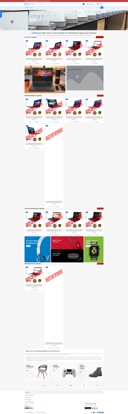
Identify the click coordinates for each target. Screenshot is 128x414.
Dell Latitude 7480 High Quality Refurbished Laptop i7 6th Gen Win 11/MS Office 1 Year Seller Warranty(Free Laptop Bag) (54, 117)
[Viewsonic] (31, 385)
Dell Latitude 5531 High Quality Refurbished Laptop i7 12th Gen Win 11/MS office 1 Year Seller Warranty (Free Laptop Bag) (54, 202)
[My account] (93, 8)
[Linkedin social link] (30, 408)
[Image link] (88, 408)
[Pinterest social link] (29, 408)
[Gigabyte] (97, 385)
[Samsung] (44, 385)
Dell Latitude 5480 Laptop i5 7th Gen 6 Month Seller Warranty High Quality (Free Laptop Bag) (54, 59)
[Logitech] (70, 385)
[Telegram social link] (32, 408)
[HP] (83, 385)
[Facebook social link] (25, 408)
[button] (1, 20)
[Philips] (57, 385)
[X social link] (27, 408)
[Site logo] (30, 3)
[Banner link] (45, 79)
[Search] (84, 4)
